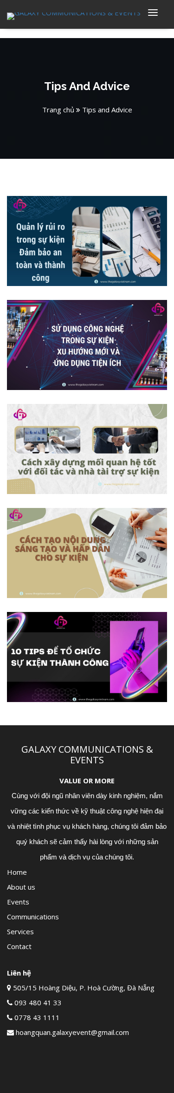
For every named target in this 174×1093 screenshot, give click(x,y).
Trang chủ (58, 109)
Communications (33, 916)
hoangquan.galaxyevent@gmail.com (72, 1032)
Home (17, 872)
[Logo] (74, 15)
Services (20, 931)
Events (18, 901)
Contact (19, 946)
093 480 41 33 (38, 1002)
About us (21, 886)
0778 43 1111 (37, 1017)
